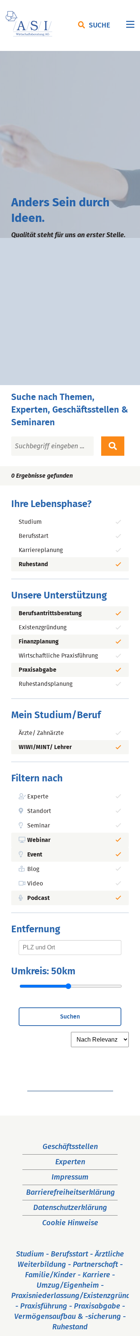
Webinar (38, 840)
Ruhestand (33, 564)
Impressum (70, 1177)
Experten (70, 1162)
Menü (130, 26)
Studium (30, 522)
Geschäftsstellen (70, 1147)
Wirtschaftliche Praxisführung (58, 656)
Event (34, 855)
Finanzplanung (39, 642)
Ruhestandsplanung (45, 684)
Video (35, 884)
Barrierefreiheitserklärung (70, 1192)
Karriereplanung (41, 550)
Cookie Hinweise (70, 1223)
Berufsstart (34, 536)
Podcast (38, 898)
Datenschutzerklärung (70, 1207)
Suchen (70, 1017)
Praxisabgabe (37, 670)
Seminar (38, 826)
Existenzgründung (42, 627)
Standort (39, 811)
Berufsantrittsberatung (50, 613)
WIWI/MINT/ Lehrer (45, 747)
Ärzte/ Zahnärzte (41, 733)
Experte (38, 797)
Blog (33, 869)
